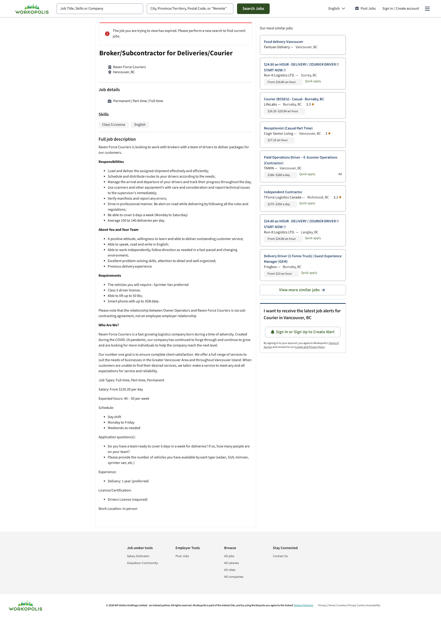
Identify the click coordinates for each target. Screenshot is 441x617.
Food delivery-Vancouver (283, 41)
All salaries (231, 563)
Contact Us (280, 556)
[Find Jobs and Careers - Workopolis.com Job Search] (32, 9)
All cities (229, 570)
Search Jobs (253, 8)
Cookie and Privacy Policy (310, 347)
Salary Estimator (138, 556)
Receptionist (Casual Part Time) (288, 128)
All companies (233, 577)
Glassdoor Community (142, 563)
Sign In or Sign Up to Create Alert (305, 332)
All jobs (229, 556)
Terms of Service (303, 605)
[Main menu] (427, 8)
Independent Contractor (283, 192)
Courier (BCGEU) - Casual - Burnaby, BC (294, 99)
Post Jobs (368, 8)
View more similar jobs (299, 290)
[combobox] (100, 8)
